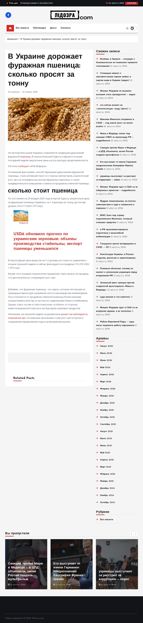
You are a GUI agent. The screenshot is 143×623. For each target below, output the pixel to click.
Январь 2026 (107, 396)
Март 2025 (105, 467)
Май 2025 (105, 453)
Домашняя (12, 39)
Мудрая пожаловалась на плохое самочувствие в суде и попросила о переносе (116, 204)
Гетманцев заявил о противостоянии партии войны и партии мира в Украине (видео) (113, 76)
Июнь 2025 (106, 446)
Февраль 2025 (107, 474)
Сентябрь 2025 (108, 424)
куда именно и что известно (115, 297)
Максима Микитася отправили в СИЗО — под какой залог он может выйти (115, 123)
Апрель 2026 (107, 375)
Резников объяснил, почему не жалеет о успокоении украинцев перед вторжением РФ (116, 272)
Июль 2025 (106, 439)
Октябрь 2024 (107, 503)
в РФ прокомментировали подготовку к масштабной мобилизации (112, 233)
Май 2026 (105, 368)
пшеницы (25, 156)
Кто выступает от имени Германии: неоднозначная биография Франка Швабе (116, 165)
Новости (23, 223)
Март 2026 (105, 382)
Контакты (66, 28)
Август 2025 (106, 431)
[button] (132, 534)
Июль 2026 (106, 353)
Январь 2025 (107, 481)
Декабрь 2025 (107, 403)
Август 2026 (106, 346)
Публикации (39, 28)
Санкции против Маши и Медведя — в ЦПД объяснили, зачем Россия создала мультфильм (116, 151)
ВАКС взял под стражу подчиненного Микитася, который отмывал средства (114, 219)
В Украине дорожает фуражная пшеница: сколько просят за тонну (53, 39)
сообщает (23, 166)
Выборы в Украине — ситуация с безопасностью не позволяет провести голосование (116, 62)
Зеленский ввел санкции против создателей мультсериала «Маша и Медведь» (115, 286)
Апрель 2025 (107, 460)
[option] (26, 564)
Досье (53, 28)
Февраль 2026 (107, 389)
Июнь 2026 (106, 360)
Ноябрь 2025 (107, 410)
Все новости (22, 28)
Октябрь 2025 (107, 417)
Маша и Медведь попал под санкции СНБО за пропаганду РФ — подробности (115, 137)
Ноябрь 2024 (107, 495)
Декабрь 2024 (107, 488)
